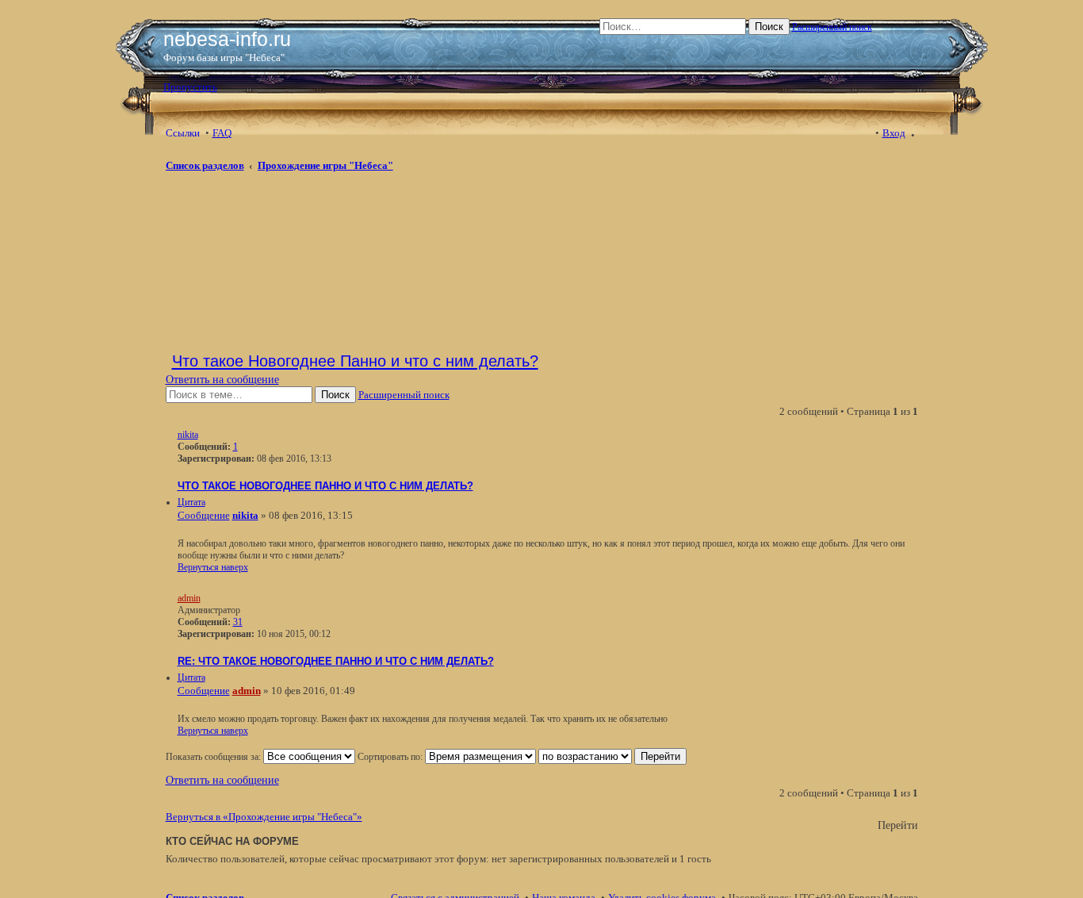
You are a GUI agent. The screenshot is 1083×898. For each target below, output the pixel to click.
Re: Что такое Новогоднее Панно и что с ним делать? (336, 661)
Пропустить (190, 87)
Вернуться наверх (213, 567)
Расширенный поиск (832, 27)
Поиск (769, 27)
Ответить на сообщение (222, 380)
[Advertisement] (292, 223)
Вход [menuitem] (893, 133)
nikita (188, 434)
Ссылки (183, 133)
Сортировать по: (391, 756)
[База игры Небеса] (335, 19)
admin (189, 598)
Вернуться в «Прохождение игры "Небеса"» (264, 817)
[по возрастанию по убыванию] (585, 756)
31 (238, 621)
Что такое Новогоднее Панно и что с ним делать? (355, 361)
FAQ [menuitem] (222, 133)
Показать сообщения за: (214, 756)
